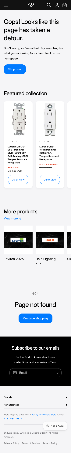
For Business (11, 404)
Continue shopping (35, 318)
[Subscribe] (57, 372)
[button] (6, 5)
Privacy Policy (11, 443)
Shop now (14, 69)
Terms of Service (31, 443)
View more (11, 218)
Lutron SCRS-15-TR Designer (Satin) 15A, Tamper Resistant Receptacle (49, 153)
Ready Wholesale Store (43, 414)
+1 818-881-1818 (13, 418)
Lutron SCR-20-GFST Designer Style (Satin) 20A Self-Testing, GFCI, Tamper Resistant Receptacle (18, 154)
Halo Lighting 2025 (46, 261)
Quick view (18, 179)
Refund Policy (50, 443)
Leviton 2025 (14, 259)
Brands (8, 397)
